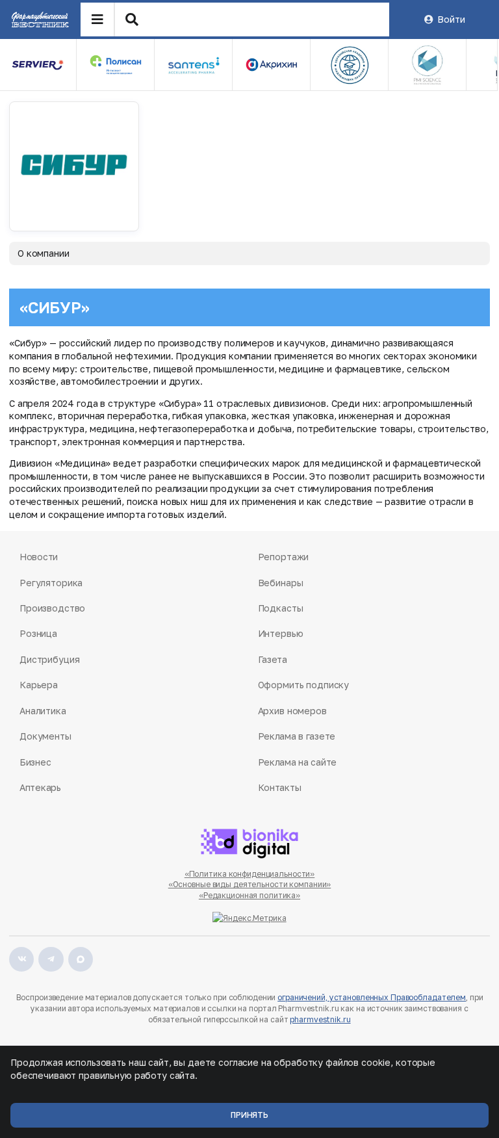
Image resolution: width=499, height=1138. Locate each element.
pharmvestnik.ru (320, 1019)
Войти (451, 19)
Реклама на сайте (297, 762)
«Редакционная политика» (249, 895)
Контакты (279, 787)
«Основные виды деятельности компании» (249, 884)
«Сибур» (54, 307)
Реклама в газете (297, 736)
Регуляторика (51, 583)
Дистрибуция (49, 659)
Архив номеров (292, 711)
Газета (272, 659)
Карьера (38, 685)
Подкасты (280, 608)
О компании (44, 253)
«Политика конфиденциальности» (250, 874)
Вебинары (280, 583)
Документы (45, 736)
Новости (38, 557)
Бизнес (35, 762)
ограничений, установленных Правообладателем (371, 997)
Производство (52, 608)
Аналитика (42, 711)
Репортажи (283, 557)
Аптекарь (40, 787)
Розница (38, 633)
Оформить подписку (304, 685)
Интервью (280, 633)
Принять (249, 1115)
